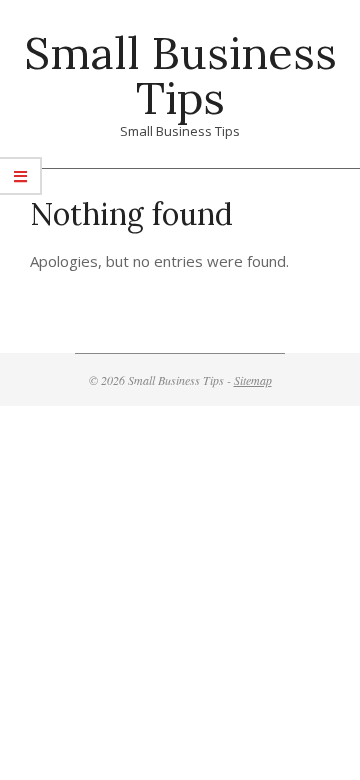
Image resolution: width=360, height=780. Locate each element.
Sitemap (253, 380)
